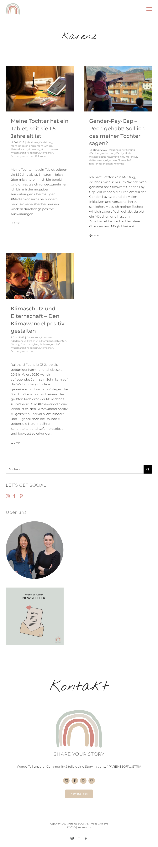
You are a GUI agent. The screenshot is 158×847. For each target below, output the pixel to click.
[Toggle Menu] (149, 9)
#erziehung (45, 142)
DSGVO (71, 827)
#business (32, 142)
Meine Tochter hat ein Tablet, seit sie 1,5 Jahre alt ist (39, 128)
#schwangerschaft (50, 344)
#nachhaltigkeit (29, 344)
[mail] (91, 781)
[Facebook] (14, 496)
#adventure (33, 337)
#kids (49, 145)
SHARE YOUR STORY (79, 754)
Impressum (84, 827)
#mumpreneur (50, 149)
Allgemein (32, 152)
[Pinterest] (21, 496)
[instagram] (66, 781)
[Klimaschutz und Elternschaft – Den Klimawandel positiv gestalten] (40, 276)
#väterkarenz (18, 152)
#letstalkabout (19, 149)
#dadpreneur (18, 340)
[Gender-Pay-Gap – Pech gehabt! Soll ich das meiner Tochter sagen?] (118, 88)
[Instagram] (8, 496)
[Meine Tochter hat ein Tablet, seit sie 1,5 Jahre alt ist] (40, 88)
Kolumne (40, 156)
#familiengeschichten (23, 145)
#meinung (34, 149)
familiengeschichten (22, 156)
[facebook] (74, 781)
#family (41, 145)
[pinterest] (83, 781)
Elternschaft (46, 152)
